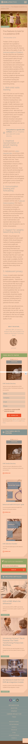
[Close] (26, 373)
